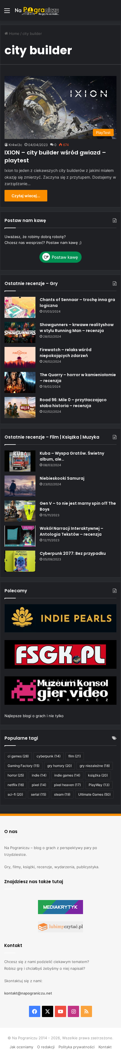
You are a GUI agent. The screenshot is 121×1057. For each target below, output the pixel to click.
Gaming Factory (23, 766)
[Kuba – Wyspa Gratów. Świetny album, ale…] (20, 461)
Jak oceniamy (21, 1047)
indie (39, 775)
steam (62, 794)
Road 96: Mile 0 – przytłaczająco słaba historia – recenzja (73, 403)
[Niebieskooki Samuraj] (20, 486)
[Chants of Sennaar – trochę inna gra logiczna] (20, 307)
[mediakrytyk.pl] (60, 912)
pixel (39, 785)
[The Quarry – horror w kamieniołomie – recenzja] (20, 382)
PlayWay (99, 785)
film (74, 756)
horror (16, 775)
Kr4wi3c (15, 145)
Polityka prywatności (77, 1047)
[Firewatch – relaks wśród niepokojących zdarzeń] (20, 357)
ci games (18, 756)
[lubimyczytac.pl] (60, 931)
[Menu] (7, 12)
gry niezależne (95, 766)
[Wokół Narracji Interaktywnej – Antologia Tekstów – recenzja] (20, 536)
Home (13, 33)
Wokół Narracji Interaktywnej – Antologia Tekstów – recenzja (71, 531)
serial (38, 794)
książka (98, 775)
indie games (67, 775)
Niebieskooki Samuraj (62, 478)
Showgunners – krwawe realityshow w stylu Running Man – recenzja (77, 327)
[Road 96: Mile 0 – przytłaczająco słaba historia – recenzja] (20, 407)
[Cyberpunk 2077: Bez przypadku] (20, 561)
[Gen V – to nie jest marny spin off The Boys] (20, 511)
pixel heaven (67, 785)
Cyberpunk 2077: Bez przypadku (73, 553)
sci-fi (15, 794)
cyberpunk (48, 756)
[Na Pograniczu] (36, 10)
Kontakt (105, 1047)
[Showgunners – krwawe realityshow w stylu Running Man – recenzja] (20, 332)
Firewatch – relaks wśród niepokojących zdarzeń (65, 352)
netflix (16, 785)
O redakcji (46, 1047)
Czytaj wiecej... (26, 195)
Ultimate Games (94, 794)
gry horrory (59, 766)
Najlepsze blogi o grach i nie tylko (34, 715)
